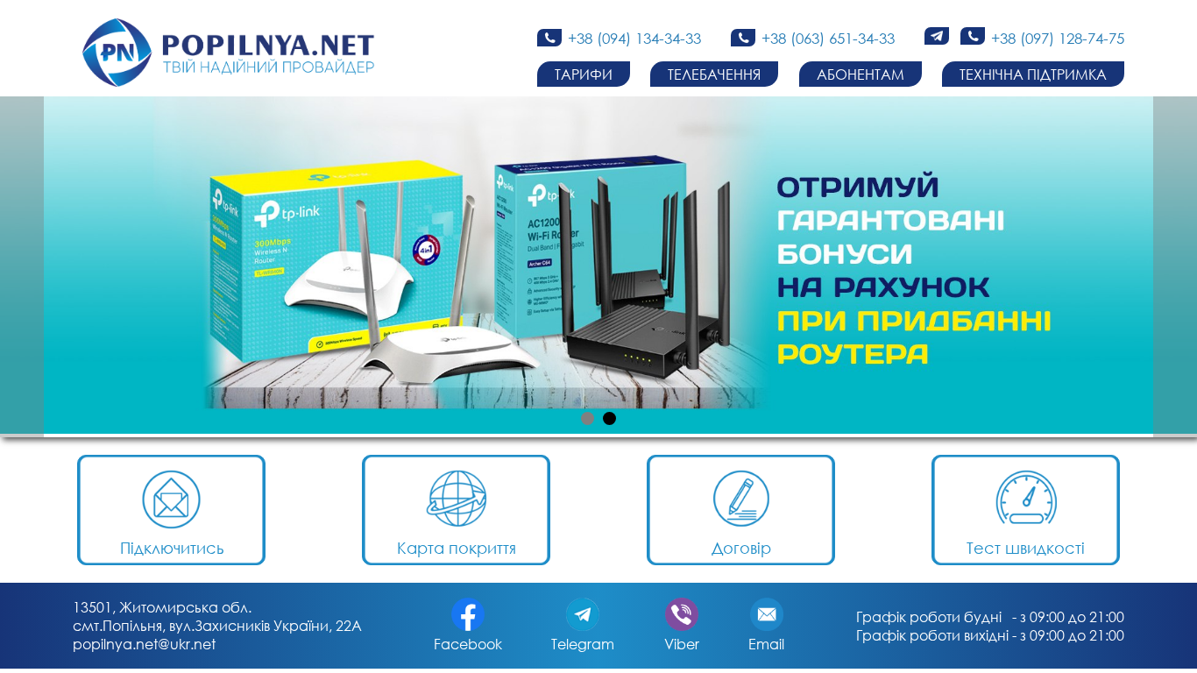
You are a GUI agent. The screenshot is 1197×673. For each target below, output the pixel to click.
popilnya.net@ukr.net (144, 643)
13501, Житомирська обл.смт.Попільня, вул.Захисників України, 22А (217, 616)
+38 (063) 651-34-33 (828, 38)
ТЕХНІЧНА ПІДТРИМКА (1033, 74)
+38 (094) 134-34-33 (634, 38)
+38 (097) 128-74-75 (1057, 38)
